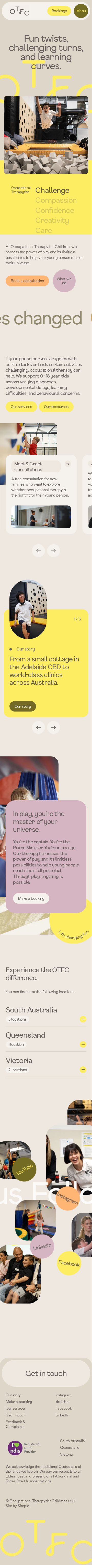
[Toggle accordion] (83, 1019)
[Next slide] (53, 550)
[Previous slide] (38, 727)
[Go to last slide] (38, 550)
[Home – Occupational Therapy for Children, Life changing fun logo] (19, 11)
